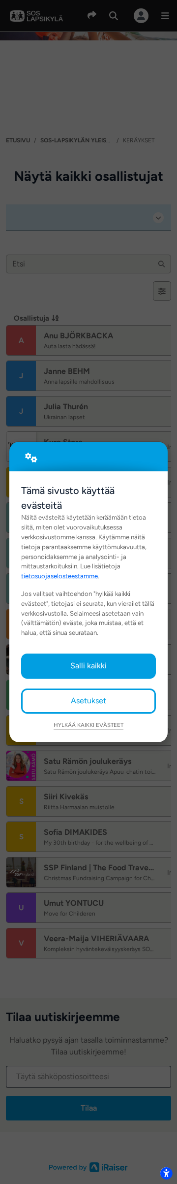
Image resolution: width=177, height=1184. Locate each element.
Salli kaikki (88, 665)
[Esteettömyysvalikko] (166, 1173)
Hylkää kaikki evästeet (88, 725)
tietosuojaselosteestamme (59, 576)
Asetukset (88, 700)
